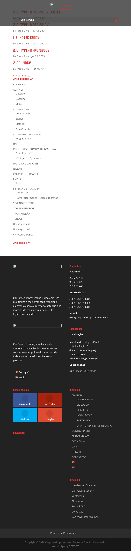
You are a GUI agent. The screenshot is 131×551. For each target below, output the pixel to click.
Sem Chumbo (23, 129)
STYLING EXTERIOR (23, 203)
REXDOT (74, 546)
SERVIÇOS (82, 410)
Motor (19, 104)
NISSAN (17, 168)
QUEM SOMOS (85, 399)
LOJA (74, 446)
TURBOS (18, 218)
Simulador (78, 501)
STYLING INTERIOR (23, 208)
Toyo (18, 183)
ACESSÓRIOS (20, 84)
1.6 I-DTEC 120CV (26, 37)
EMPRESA (77, 395)
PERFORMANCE (80, 436)
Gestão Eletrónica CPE (84, 485)
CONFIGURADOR (81, 430)
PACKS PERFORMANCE (26, 174)
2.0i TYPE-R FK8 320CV (31, 50)
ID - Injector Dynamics (28, 158)
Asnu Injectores (24, 153)
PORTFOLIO (83, 420)
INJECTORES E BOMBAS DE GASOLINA (34, 149)
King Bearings (24, 138)
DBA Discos (22, 192)
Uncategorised (21, 224)
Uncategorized (21, 229)
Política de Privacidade (63, 533)
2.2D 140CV (22, 63)
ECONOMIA (78, 441)
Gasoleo (20, 93)
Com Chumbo (23, 113)
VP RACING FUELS (23, 234)
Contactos (77, 511)
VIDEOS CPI (83, 404)
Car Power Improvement (85, 516)
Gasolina (21, 98)
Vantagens (78, 496)
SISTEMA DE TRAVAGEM (26, 188)
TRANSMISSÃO (21, 213)
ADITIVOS (18, 89)
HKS (15, 143)
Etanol (19, 118)
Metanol (20, 123)
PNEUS (17, 179)
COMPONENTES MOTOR (27, 134)
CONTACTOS (79, 457)
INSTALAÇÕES (84, 415)
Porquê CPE (78, 506)
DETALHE (77, 451)
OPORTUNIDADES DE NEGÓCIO (94, 425)
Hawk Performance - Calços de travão (37, 197)
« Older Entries (21, 75)
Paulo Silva (23, 30)
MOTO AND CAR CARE (25, 163)
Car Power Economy (83, 490)
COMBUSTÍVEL (21, 109)
